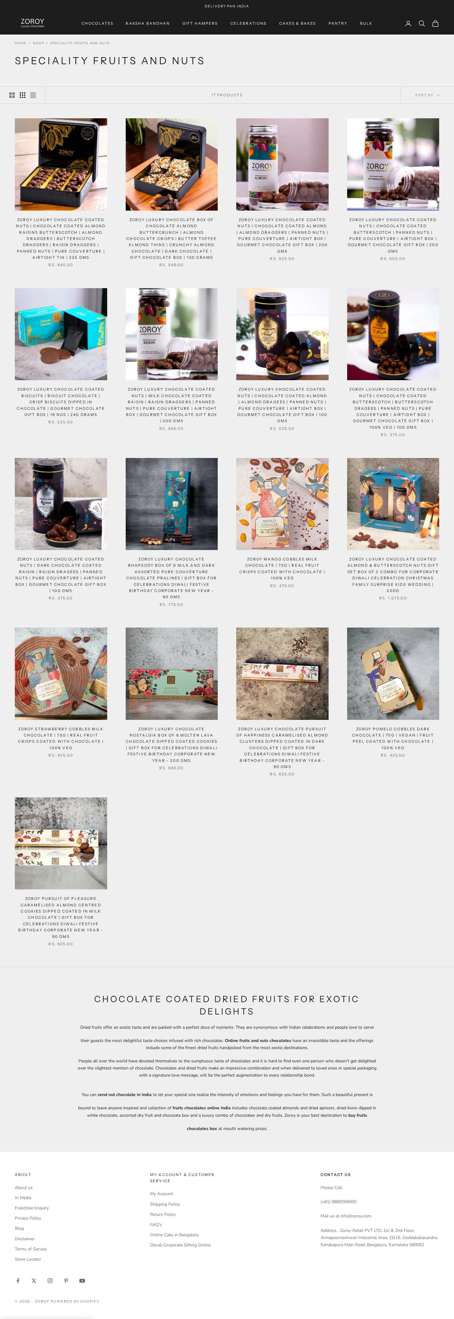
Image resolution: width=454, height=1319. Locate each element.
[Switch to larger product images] (12, 95)
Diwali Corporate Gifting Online (180, 1245)
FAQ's (156, 1225)
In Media (23, 1198)
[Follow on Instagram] (50, 1281)
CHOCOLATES (98, 23)
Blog (19, 1228)
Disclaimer (25, 1239)
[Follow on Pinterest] (66, 1281)
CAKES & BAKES (297, 23)
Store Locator (28, 1259)
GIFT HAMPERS (200, 23)
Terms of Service (31, 1249)
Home (21, 43)
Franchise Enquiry (32, 1208)
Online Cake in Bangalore (174, 1235)
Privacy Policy (28, 1218)
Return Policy (163, 1214)
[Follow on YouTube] (82, 1281)
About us (24, 1188)
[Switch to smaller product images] (22, 95)
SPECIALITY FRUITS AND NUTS (80, 43)
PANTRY (338, 23)
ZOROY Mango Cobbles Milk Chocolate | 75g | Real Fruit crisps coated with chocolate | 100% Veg (282, 568)
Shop (38, 43)
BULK (366, 23)
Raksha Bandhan (148, 23)
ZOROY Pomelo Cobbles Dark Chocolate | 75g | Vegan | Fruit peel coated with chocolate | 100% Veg (393, 738)
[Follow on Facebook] (18, 1281)
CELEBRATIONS (248, 23)
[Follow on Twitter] (34, 1281)
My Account (161, 1194)
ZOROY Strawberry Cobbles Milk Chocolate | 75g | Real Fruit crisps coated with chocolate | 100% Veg (61, 738)
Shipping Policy (165, 1204)
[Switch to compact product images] (33, 95)
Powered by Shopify (75, 1301)
